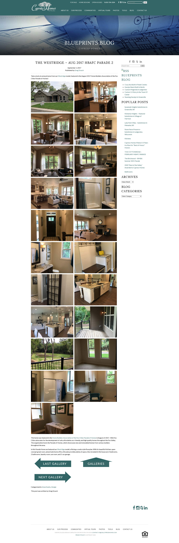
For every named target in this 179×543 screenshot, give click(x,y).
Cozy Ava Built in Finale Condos (136, 85)
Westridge (62, 76)
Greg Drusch (79, 70)
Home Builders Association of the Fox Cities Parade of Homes (74, 438)
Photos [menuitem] (116, 10)
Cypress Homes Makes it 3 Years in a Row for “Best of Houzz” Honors (136, 145)
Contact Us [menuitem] (142, 10)
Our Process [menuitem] (76, 10)
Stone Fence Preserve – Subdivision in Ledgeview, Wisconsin (134, 131)
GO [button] (145, 2)
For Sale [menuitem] (73, 2)
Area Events (46, 487)
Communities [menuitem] (90, 10)
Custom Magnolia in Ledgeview (136, 90)
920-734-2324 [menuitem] (110, 2)
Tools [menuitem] (124, 10)
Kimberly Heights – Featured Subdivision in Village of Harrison (135, 116)
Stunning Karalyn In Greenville (135, 97)
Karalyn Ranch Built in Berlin (135, 87)
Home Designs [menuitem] (84, 2)
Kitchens (128, 139)
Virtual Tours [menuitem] (104, 10)
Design (53, 487)
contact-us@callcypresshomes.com (104, 532)
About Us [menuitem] (64, 10)
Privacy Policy (80, 535)
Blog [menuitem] (132, 10)
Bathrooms (129, 172)
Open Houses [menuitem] (97, 2)
